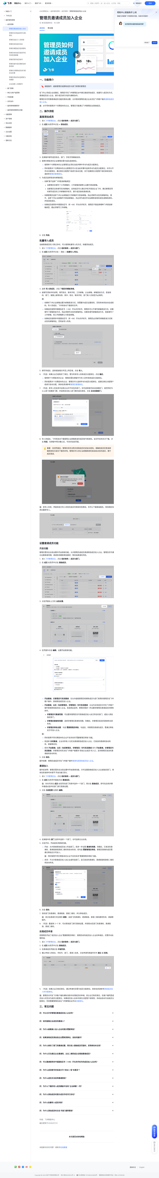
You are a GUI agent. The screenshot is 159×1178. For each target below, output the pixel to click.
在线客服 (63, 1147)
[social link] (16, 1167)
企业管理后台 (44, 11)
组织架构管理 (55, 11)
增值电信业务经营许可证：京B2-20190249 (111, 1175)
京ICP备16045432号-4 (68, 1175)
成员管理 (65, 11)
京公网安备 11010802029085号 (87, 1175)
